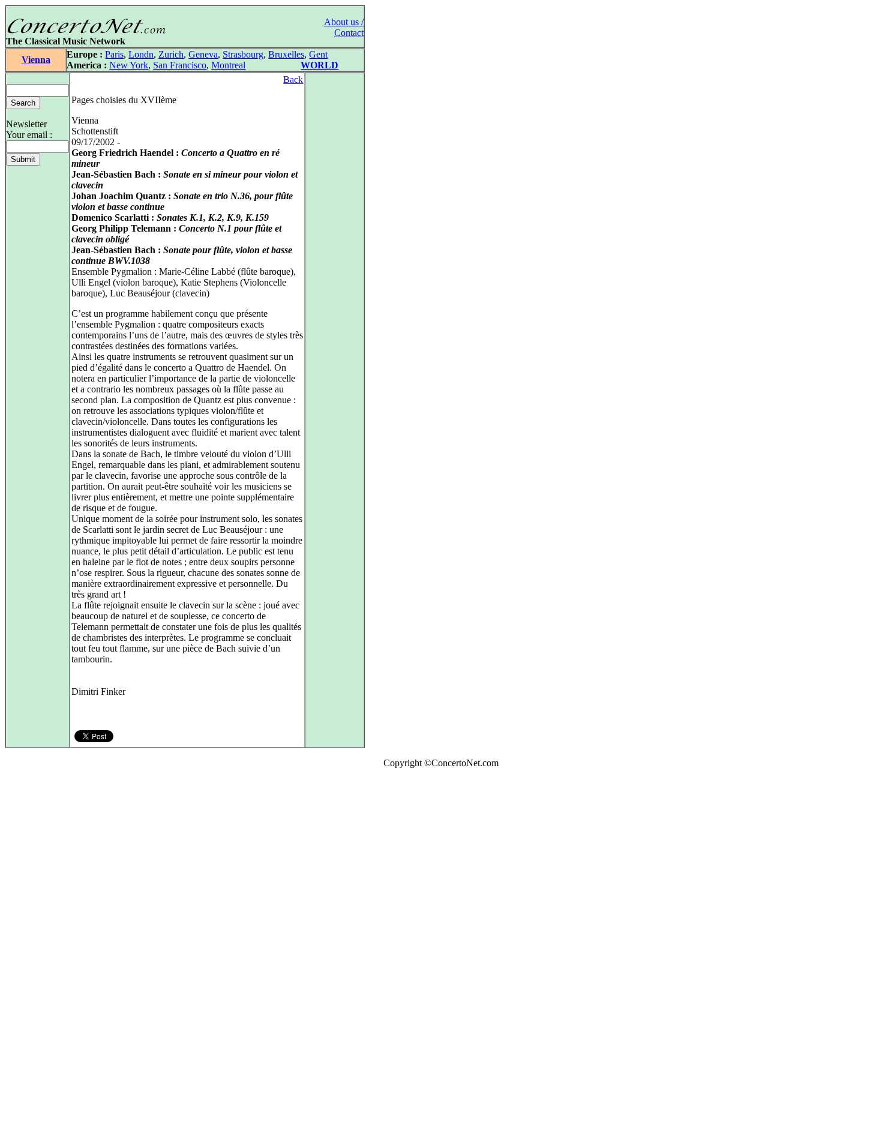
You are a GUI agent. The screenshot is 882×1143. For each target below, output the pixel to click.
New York (128, 65)
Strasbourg (243, 54)
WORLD (319, 65)
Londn (141, 54)
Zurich (171, 54)
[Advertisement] (41, 958)
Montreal (228, 65)
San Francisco (179, 65)
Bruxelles (286, 54)
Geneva (203, 54)
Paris (114, 54)
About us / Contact (344, 27)
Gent (318, 54)
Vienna (36, 60)
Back (293, 79)
